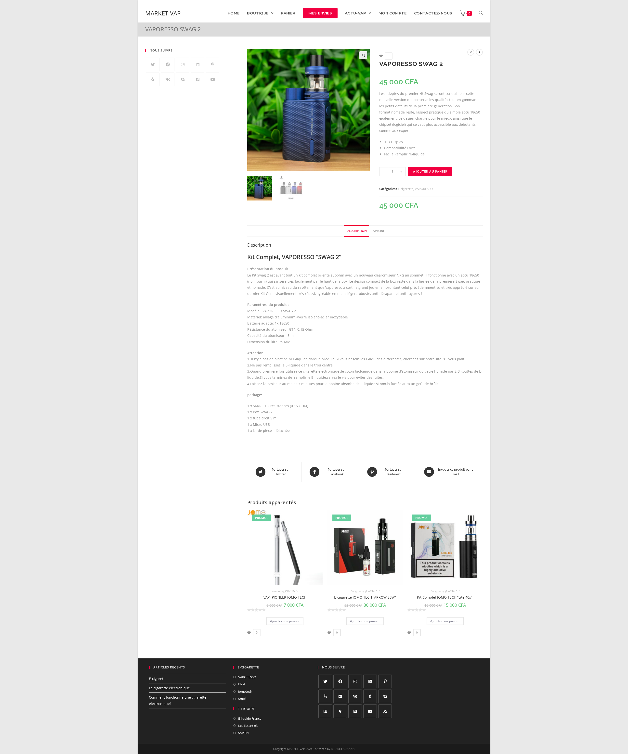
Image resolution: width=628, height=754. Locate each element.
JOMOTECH (292, 591)
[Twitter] (152, 64)
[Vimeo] (197, 79)
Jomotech (245, 691)
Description (356, 231)
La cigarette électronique (169, 688)
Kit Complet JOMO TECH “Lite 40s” (445, 597)
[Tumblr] (370, 696)
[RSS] (385, 711)
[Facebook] (167, 64)
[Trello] (325, 711)
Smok (242, 698)
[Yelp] (152, 79)
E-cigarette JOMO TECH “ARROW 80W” (365, 597)
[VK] (167, 79)
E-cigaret (156, 678)
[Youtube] (212, 79)
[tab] (356, 231)
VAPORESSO (424, 189)
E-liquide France (249, 718)
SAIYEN (243, 732)
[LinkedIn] (197, 64)
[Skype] (182, 79)
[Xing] (340, 711)
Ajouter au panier (430, 171)
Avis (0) (378, 231)
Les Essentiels (248, 725)
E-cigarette (405, 189)
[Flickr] (340, 696)
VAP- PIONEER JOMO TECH (284, 597)
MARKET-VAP (163, 13)
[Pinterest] (212, 64)
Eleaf (241, 684)
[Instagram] (182, 64)
